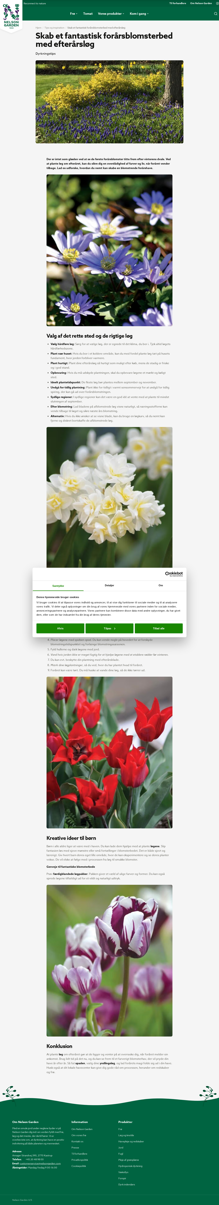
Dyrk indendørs (126, 1184)
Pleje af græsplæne (128, 1159)
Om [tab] (161, 585)
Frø (120, 1129)
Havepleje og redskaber (131, 1141)
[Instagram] (217, 3)
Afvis (60, 628)
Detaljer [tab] (109, 585)
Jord (120, 1147)
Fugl (120, 1153)
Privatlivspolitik (80, 1159)
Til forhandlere (177, 3)
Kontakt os (77, 1141)
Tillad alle (158, 628)
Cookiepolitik (79, 1166)
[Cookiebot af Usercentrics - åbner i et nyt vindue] (168, 574)
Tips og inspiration (54, 27)
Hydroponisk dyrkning (130, 1166)
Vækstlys (123, 1172)
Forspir (122, 1178)
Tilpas (107, 628)
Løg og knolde (126, 1135)
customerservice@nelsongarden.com (40, 1163)
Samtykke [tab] (58, 585)
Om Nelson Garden (201, 3)
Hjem (38, 27)
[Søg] (215, 13)
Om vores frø (79, 1135)
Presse (75, 1147)
